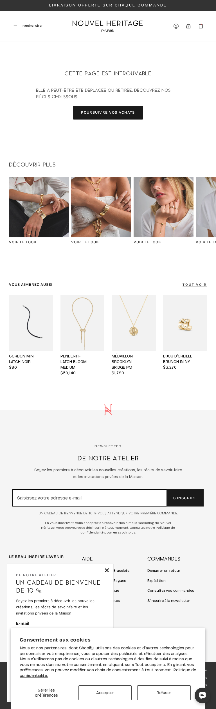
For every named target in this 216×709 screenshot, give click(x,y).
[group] (82, 322)
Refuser (163, 692)
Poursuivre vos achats (108, 112)
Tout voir (195, 285)
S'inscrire (185, 498)
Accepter (105, 692)
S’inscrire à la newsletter (168, 600)
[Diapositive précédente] (66, 323)
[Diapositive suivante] (201, 213)
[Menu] (15, 26)
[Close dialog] (107, 570)
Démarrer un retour (163, 570)
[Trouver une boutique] (188, 26)
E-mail (22, 623)
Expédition (156, 581)
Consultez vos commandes (170, 590)
